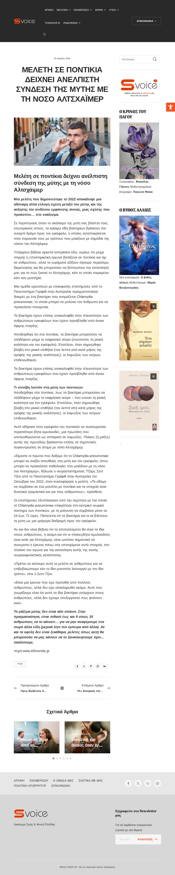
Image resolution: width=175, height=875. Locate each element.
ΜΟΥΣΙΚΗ (62, 10)
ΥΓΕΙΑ (112, 10)
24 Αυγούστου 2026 (80, 734)
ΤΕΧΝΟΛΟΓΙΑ (52, 23)
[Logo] (24, 21)
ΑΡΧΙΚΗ (49, 10)
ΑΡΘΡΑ (99, 10)
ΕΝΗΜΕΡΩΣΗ (81, 10)
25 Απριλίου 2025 (62, 58)
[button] (170, 107)
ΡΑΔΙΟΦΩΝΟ (70, 23)
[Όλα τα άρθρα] (62, 688)
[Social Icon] (77, 666)
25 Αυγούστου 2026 (30, 734)
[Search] (44, 34)
